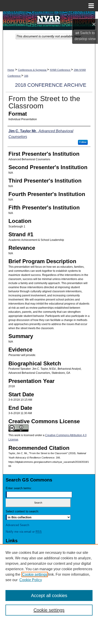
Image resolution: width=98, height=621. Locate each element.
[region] (49, 582)
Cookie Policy (30, 580)
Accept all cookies (49, 595)
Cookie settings (34, 574)
